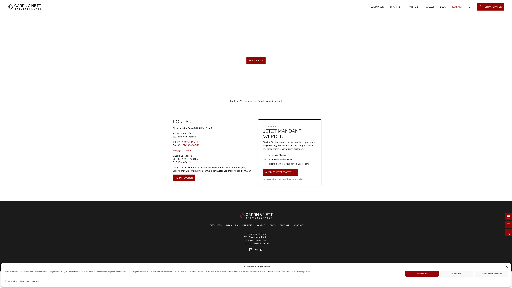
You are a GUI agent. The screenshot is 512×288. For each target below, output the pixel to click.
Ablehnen (456, 274)
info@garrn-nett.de (182, 150)
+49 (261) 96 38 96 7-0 (187, 142)
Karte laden (256, 60)
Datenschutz (24, 281)
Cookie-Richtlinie (11, 281)
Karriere (414, 7)
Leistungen (377, 7)
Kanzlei (429, 7)
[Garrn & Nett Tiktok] (261, 250)
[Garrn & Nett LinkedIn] (250, 250)
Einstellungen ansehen (491, 274)
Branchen (396, 7)
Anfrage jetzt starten (279, 172)
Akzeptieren (422, 274)
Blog (443, 7)
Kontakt (457, 7)
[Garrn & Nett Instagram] (256, 250)
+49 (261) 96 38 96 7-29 (188, 145)
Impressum (35, 281)
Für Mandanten (492, 7)
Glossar (284, 225)
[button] (506, 266)
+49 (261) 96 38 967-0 (258, 243)
